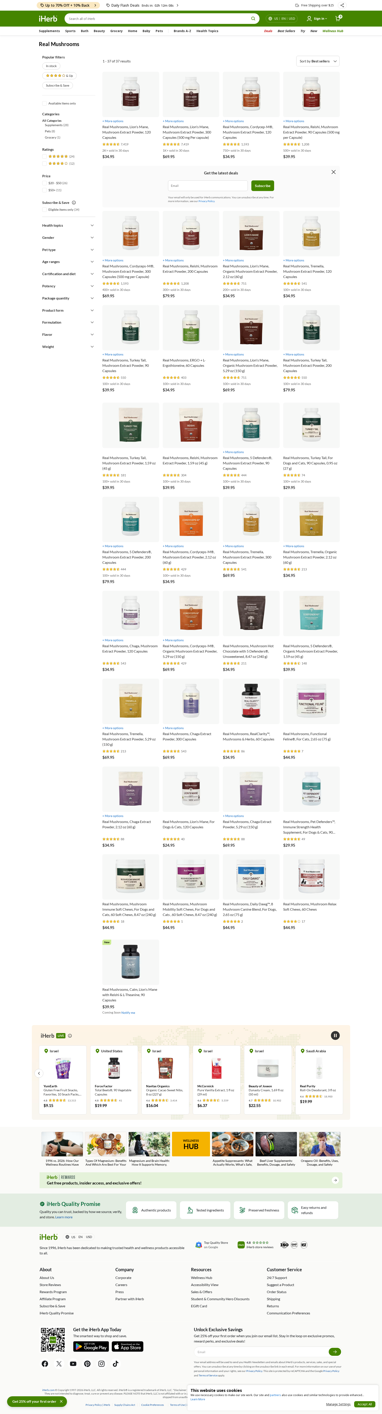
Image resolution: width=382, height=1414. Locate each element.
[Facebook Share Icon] (44, 1363)
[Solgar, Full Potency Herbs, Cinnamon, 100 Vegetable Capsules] (319, 1073)
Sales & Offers (201, 1292)
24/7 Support (277, 1277)
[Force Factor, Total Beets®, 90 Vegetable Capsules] (63, 1073)
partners (275, 1395)
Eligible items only (60, 209)
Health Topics (207, 31)
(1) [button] (52, 137)
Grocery (116, 31)
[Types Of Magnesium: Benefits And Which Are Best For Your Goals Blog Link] (106, 1149)
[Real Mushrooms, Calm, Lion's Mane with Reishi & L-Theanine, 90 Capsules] (130, 971)
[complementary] (152, 1404)
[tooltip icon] (70, 1035)
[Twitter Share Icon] (59, 1363)
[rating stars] (111, 144)
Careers (121, 1285)
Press (119, 1292)
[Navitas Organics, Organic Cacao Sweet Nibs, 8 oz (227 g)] (114, 1073)
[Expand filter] (92, 225)
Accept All (365, 1404)
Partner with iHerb (129, 1299)
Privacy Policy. (207, 201)
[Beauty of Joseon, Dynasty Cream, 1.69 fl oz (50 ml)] (216, 1073)
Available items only (62, 103)
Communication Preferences (288, 1313)
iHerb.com (48, 1390)
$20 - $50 (54, 183)
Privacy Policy (331, 1371)
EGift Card (199, 1306)
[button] (342, 5)
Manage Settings (338, 1404)
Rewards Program (53, 1292)
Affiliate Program (53, 1299)
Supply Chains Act (125, 1404)
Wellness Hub (332, 31)
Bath (84, 31)
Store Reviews (50, 1285)
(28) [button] (57, 125)
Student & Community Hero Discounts (220, 1299)
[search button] (253, 18)
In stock (51, 66)
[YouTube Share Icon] (73, 1363)
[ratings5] (61, 156)
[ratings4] (61, 163)
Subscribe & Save (57, 85)
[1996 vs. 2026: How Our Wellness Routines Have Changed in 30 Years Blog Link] (62, 1149)
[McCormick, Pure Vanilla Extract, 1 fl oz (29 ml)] (165, 1073)
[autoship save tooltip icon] (74, 202)
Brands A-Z (182, 31)
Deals (268, 31)
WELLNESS (191, 1145)
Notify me (128, 1012)
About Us (47, 1277)
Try (302, 31)
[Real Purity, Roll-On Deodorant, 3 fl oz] (268, 1071)
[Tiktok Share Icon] (115, 1363)
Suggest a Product (280, 1285)
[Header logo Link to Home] (48, 18)
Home (132, 31)
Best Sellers (286, 31)
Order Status (276, 1292)
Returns (273, 1306)
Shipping (273, 1299)
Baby (146, 31)
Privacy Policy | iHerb (98, 1404)
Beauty (99, 31)
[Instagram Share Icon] (101, 1363)
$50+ (51, 190)
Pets (159, 31)
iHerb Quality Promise (57, 1313)
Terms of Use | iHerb (182, 1404)
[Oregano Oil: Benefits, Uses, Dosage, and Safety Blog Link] (320, 1149)
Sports (70, 31)
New (313, 31)
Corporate (123, 1277)
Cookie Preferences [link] (152, 1404)
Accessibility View (204, 1285)
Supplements (49, 31)
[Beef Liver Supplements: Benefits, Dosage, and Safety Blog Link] (276, 1149)
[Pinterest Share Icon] (87, 1363)
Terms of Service (208, 1375)
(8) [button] (50, 131)
